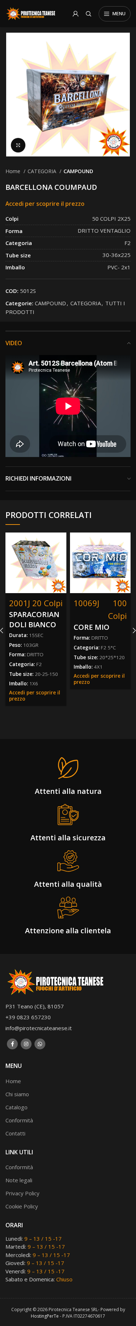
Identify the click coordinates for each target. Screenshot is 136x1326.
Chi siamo (17, 1094)
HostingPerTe (45, 1316)
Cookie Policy (21, 1206)
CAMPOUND (78, 171)
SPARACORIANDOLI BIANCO (34, 619)
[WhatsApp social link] (39, 1044)
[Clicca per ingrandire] (18, 145)
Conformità (19, 1120)
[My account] (75, 14)
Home (13, 171)
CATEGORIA (43, 171)
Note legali (18, 1180)
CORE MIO (92, 627)
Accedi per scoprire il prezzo (45, 204)
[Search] (88, 14)
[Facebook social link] (12, 1044)
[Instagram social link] (26, 1044)
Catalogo (16, 1107)
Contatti (15, 1133)
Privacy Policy (22, 1193)
